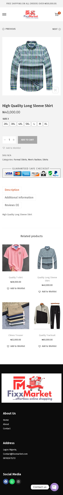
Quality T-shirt (16, 277)
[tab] (31, 190)
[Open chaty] (54, 487)
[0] (56, 14)
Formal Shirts (20, 159)
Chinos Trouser (15, 335)
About (6, 424)
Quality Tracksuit (47, 335)
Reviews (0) (12, 205)
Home (6, 420)
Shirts (45, 159)
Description (12, 190)
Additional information (19, 197)
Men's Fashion (34, 159)
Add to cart (27, 140)
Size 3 (6, 119)
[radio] (6, 124)
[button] (11, 148)
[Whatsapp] (12, 481)
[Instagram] (18, 481)
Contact (6, 428)
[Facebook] (6, 481)
